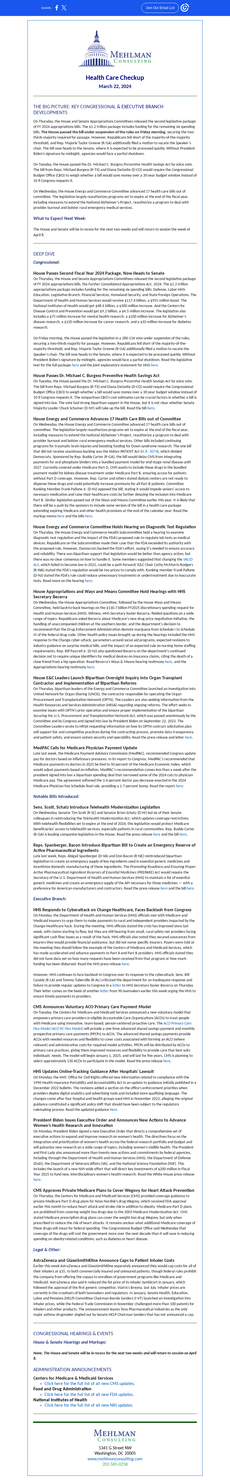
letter (116, 985)
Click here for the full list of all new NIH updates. (89, 1405)
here (75, 365)
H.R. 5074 (149, 452)
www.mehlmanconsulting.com (115, 1459)
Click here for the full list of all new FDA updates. (89, 1395)
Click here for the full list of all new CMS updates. (90, 1384)
